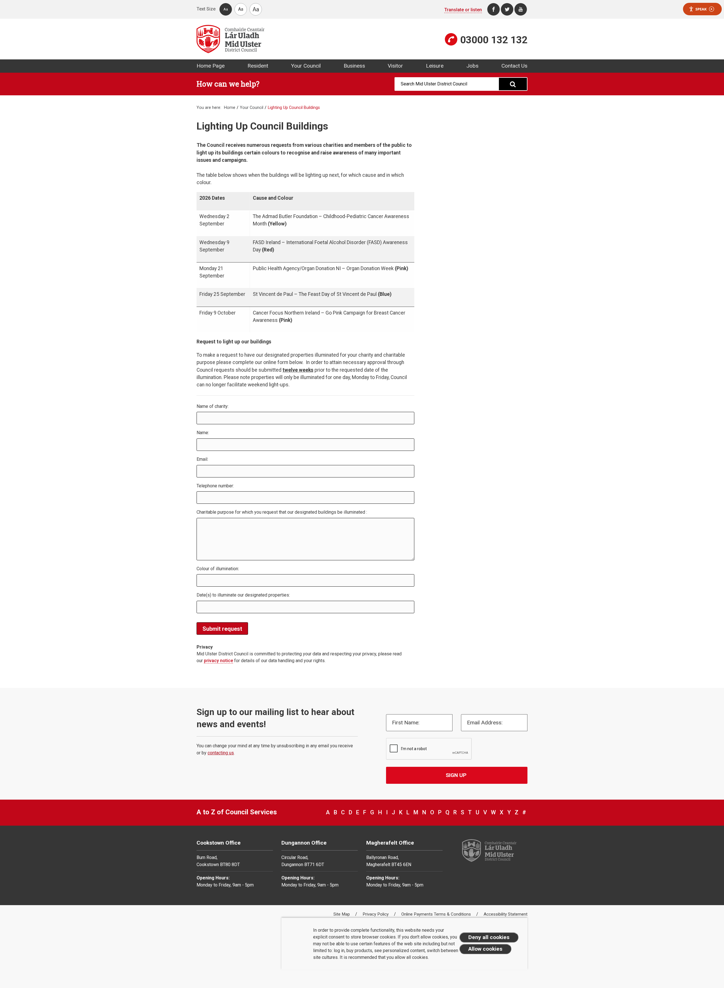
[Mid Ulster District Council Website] (277, 39)
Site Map (342, 914)
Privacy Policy (376, 914)
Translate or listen (463, 9)
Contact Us (514, 66)
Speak (701, 9)
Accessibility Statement (505, 914)
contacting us (221, 752)
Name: (203, 432)
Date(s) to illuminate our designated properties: (243, 595)
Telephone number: (215, 485)
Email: (202, 459)
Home (229, 107)
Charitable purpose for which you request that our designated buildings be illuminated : (282, 512)
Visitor (395, 66)
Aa (225, 9)
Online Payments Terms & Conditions (436, 914)
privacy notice (218, 660)
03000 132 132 (493, 40)
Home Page (211, 66)
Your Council (306, 66)
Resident (257, 66)
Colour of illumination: (218, 568)
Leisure (434, 66)
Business (354, 66)
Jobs (472, 66)
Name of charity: (213, 406)
